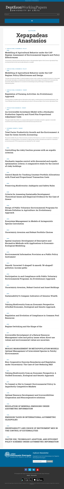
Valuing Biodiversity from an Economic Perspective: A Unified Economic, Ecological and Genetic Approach (30, 374)
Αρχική (28, 475)
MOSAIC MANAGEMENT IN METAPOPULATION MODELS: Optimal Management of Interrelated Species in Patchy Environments (32, 351)
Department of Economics (32, 0)
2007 (8, 109)
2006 (8, 130)
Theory (25, 90)
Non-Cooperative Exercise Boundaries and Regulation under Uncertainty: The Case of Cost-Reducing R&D (30, 363)
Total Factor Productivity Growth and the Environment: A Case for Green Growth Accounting (32, 133)
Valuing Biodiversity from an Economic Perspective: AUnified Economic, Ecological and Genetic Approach (30, 305)
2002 (8, 324)
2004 (8, 218)
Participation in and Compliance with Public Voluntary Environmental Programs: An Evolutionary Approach (31, 277)
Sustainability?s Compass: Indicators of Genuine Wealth (31, 296)
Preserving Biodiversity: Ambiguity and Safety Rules (30, 185)
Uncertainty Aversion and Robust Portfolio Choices (29, 232)
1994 (8, 425)
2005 (8, 192)
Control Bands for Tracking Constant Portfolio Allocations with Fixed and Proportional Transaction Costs (32, 175)
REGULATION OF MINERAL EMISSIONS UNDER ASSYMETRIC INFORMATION (27, 407)
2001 (8, 332)
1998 (8, 392)
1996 (8, 403)
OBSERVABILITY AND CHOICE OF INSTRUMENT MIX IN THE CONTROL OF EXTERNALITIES (31, 429)
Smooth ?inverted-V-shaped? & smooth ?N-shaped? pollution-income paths (29, 266)
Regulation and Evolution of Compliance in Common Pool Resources (32, 316)
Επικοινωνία (34, 475)
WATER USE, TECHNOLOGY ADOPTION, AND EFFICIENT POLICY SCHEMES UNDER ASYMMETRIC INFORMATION (32, 440)
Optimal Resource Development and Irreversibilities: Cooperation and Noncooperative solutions (29, 396)
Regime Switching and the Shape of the (23, 326)
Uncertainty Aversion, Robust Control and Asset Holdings (32, 287)
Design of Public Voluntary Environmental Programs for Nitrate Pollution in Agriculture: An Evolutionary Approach (31, 210)
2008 (8, 50)
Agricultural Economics (14, 48)
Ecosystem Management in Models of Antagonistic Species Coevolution (29, 222)
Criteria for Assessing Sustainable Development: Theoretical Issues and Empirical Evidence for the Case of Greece (32, 196)
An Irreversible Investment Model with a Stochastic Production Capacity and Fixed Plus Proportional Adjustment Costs (29, 114)
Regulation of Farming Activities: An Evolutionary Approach (29, 95)
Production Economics (14, 107)
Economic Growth (12, 128)
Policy (25, 48)
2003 (8, 302)
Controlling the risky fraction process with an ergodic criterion (30, 151)
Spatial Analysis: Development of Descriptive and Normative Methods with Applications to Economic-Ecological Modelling (29, 243)
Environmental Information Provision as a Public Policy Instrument (31, 255)
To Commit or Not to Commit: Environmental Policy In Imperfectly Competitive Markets (30, 385)
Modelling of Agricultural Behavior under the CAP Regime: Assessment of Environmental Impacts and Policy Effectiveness (32, 55)
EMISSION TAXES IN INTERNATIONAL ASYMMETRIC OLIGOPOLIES (30, 418)
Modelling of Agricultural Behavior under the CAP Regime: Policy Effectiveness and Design (28, 74)
